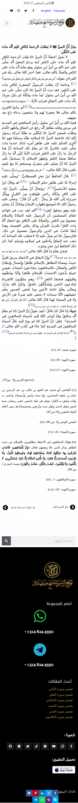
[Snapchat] (10, 746)
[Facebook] (33, 10)
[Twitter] (26, 10)
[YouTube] (12, 10)
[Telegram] (45, 746)
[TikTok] (36, 746)
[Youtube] (54, 746)
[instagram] (19, 10)
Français (62, 10)
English (46, 10)
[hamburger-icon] (7, 23)
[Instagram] (62, 746)
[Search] (6, 540)
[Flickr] (19, 746)
